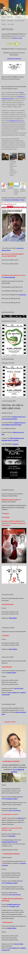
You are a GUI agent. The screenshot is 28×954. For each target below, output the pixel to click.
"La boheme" (5, 635)
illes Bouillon (13, 618)
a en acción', (12, 104)
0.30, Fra (20, 818)
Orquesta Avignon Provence (10, 842)
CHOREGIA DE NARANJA (14, 58)
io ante (7, 513)
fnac (17, 906)
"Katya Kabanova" (7, 666)
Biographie (10, 17)
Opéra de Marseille (9, 277)
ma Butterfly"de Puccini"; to (15, 120)
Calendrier (18, 17)
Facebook (6, 517)
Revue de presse (19, 20)
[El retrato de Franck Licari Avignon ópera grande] (14, 757)
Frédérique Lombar (11, 798)
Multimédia (10, 20)
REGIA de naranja (17, 38)
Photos (4, 20)
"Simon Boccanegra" (8, 604)
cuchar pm (23, 294)
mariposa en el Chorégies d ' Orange (14, 199)
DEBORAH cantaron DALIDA (10, 499)
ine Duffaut (12, 836)
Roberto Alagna (8, 840)
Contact (4, 24)
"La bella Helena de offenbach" (11, 761)
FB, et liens (11, 24)
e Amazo (12, 906)
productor (15, 444)
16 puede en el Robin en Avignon (11, 521)
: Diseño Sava (16, 796)
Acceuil (4, 17)
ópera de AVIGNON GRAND (12, 79)
